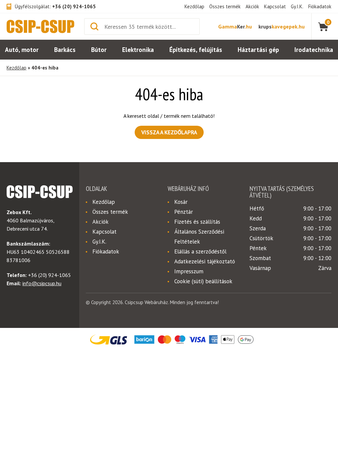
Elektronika (138, 50)
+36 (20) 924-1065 (74, 6)
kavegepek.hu (281, 26)
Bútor (99, 50)
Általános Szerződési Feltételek (199, 236)
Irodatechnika (313, 50)
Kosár (180, 201)
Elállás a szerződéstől (200, 251)
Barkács (65, 50)
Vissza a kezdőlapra (169, 132)
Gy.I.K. (297, 6)
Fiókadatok (319, 6)
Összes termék (225, 6)
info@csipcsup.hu (41, 283)
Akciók (252, 6)
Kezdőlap (194, 6)
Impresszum (188, 271)
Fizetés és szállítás (197, 221)
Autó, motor (22, 50)
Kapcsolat (275, 6)
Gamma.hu (235, 26)
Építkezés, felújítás (195, 50)
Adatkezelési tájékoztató (204, 261)
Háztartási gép (258, 50)
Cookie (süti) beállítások (203, 281)
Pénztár (183, 211)
